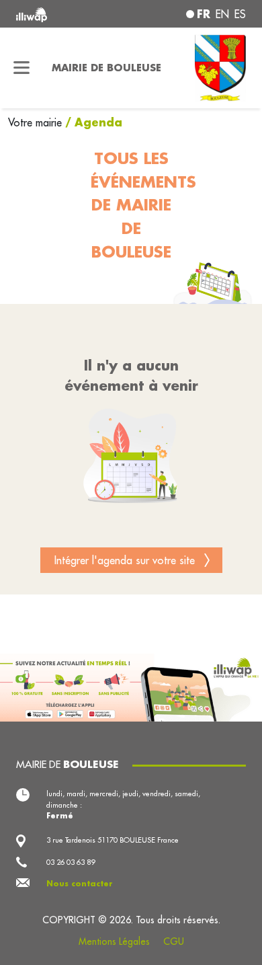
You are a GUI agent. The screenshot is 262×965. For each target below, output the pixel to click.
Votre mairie (36, 122)
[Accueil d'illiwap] (59, 14)
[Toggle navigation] (22, 67)
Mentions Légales (114, 941)
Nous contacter (79, 883)
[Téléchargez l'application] (131, 686)
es (240, 14)
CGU (173, 941)
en (222, 14)
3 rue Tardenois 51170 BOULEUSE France (112, 840)
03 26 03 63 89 (70, 862)
